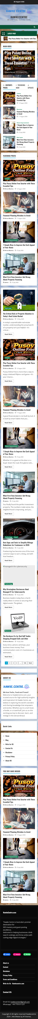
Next (30, 663)
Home (7, 736)
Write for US (9, 744)
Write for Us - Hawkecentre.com (13, 983)
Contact (5, 967)
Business (19, 109)
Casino (19, 93)
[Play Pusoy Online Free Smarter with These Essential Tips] (19, 170)
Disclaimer (8, 752)
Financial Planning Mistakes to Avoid (9, 113)
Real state (20, 137)
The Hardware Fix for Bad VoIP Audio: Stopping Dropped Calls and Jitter (19, 622)
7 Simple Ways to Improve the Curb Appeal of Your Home (9, 127)
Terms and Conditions (10, 979)
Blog (6, 740)
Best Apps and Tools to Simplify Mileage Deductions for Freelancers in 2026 (19, 529)
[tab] (9, 87)
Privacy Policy (10, 756)
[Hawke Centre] (16, 686)
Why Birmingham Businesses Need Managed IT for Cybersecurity (19, 575)
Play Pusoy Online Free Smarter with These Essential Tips (18, 60)
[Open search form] (34, 27)
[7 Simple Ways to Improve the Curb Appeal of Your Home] (19, 232)
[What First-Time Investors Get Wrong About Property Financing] (19, 264)
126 (25, 663)
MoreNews (16, 1016)
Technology (8, 537)
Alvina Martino (10, 72)
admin (7, 282)
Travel (16, 537)
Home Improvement (23, 122)
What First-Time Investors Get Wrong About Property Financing (9, 142)
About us (6, 963)
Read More (9, 334)
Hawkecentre (19, 17)
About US (8, 760)
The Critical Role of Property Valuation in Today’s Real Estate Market (19, 300)
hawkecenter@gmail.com (20, 1002)
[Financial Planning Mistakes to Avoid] (19, 202)
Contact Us (9, 748)
